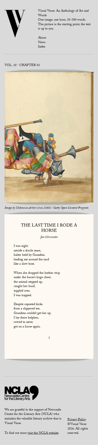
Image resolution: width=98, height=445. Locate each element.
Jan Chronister (49, 237)
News (41, 42)
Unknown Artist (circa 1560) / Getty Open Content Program (52, 208)
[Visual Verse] (15, 24)
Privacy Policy (76, 420)
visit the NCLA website (43, 433)
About (42, 38)
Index (41, 47)
